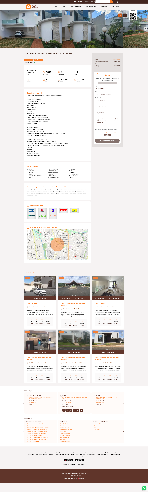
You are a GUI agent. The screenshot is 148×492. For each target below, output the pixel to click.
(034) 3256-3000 (89, 1)
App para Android (64, 437)
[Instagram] (67, 410)
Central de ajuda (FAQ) (66, 429)
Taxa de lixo (97, 429)
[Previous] (26, 286)
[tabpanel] (74, 29)
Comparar (39, 59)
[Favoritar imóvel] (54, 278)
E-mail (96, 103)
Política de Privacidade (69, 464)
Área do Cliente (78, 1)
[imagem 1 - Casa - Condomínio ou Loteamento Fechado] (74, 286)
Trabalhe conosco (65, 433)
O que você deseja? (100, 86)
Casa (25, 56)
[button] (117, 1)
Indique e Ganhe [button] (91, 6)
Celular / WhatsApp (99, 97)
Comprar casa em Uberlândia (34, 435)
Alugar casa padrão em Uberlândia (36, 425)
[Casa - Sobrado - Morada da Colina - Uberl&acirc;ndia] (31, 7)
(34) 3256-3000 (66, 402)
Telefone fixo (100, 110)
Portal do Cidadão (98, 423)
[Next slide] (145, 29)
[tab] (120, 15)
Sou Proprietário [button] (76, 6)
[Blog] (81, 410)
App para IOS (63, 439)
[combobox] (107, 88)
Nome (96, 91)
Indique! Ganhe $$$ (65, 435)
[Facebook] (64, 410)
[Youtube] (74, 410)
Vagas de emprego (99, 425)
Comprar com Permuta (33, 441)
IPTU (95, 427)
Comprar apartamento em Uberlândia (36, 433)
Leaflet (77, 259)
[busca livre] (111, 1)
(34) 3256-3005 (33, 402)
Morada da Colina (36, 56)
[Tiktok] (77, 410)
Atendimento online (65, 425)
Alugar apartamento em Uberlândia (36, 423)
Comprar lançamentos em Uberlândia (36, 439)
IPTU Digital (63, 431)
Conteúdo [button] (104, 6)
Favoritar (29, 59)
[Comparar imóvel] (54, 281)
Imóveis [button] (64, 6)
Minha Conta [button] (116, 6)
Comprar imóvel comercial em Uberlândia (37, 437)
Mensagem (98, 116)
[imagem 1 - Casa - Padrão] (40, 286)
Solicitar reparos (64, 427)
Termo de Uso (80, 464)
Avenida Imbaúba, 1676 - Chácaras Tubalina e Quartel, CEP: (40, 398)
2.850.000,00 (116, 59)
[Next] (53, 286)
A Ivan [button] (55, 6)
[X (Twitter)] (70, 410)
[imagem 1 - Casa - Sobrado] (108, 286)
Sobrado (29, 56)
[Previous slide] (2, 29)
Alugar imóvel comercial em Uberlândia (37, 429)
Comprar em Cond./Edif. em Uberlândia (37, 431)
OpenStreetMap (84, 259)
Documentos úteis (65, 441)
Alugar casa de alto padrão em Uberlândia (38, 427)
